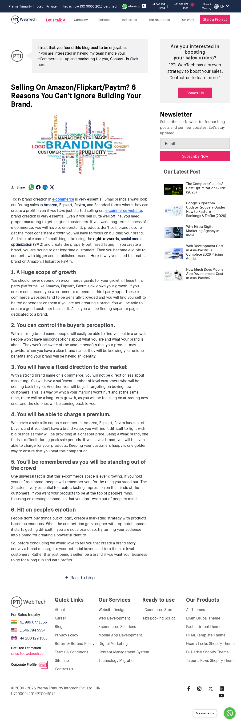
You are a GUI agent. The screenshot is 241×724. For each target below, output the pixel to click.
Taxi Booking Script (158, 617)
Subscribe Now (195, 156)
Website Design (112, 609)
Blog (59, 626)
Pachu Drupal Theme (203, 626)
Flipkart (65, 204)
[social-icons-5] (188, 688)
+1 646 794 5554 (159, 6)
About (60, 609)
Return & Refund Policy (74, 643)
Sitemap (62, 660)
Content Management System (124, 651)
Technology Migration (117, 660)
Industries (129, 19)
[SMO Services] (43, 244)
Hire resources (159, 19)
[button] (189, 19)
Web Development (114, 617)
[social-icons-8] (222, 688)
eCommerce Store (157, 609)
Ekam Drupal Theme (203, 617)
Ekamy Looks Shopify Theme (210, 643)
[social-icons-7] (210, 688)
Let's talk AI (56, 19)
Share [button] (20, 187)
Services (104, 19)
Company (81, 19)
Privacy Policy (66, 634)
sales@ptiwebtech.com (28, 653)
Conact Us (195, 92)
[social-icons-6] (199, 688)
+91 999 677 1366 (181, 6)
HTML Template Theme (205, 634)
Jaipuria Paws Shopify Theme (211, 660)
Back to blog (83, 577)
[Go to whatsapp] (230, 713)
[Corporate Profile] (44, 664)
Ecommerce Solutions (117, 626)
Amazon (50, 204)
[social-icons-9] (221, 695)
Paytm (79, 204)
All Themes (195, 609)
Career (60, 617)
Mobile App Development (120, 634)
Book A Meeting (207, 6)
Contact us (64, 668)
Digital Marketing (113, 643)
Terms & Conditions (71, 651)
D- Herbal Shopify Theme (207, 651)
